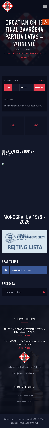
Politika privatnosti (24, 395)
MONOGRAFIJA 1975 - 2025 (24, 219)
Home (18, 49)
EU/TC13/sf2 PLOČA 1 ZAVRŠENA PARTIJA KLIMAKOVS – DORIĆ (24, 331)
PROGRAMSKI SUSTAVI (28, 422)
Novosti (29, 49)
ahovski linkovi (25, 401)
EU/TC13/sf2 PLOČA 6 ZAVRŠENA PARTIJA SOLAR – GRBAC (24, 343)
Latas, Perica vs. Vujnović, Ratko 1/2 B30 (23, 105)
